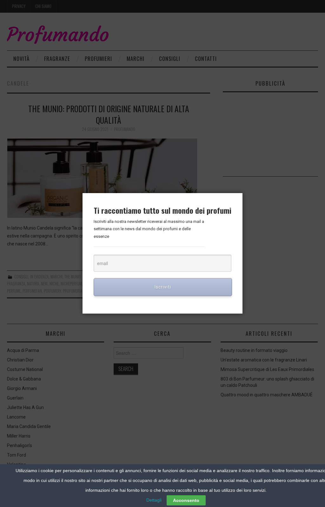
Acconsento (186, 500)
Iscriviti (163, 286)
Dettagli (154, 500)
